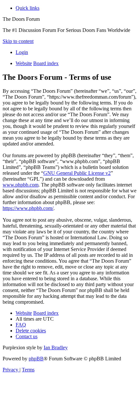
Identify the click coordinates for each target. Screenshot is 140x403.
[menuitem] (22, 52)
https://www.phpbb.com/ (28, 208)
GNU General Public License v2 (77, 173)
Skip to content (18, 41)
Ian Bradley (56, 347)
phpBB (36, 358)
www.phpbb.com (20, 185)
